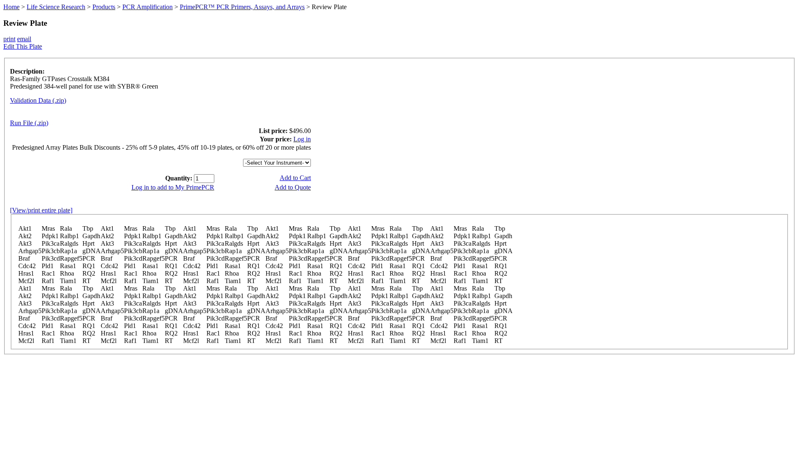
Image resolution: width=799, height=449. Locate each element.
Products (103, 6)
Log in (302, 139)
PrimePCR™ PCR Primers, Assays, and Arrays (242, 6)
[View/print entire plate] (41, 210)
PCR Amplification (147, 6)
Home (11, 6)
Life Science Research (56, 6)
